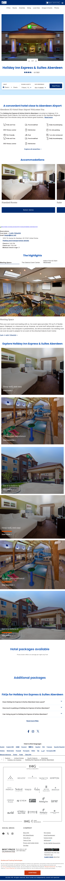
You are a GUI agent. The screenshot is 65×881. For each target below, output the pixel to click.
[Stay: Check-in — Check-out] (10, 87)
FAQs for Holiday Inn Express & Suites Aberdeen (32, 694)
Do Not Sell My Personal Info (52, 843)
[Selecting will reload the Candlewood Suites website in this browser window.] (54, 812)
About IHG (26, 832)
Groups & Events (47, 8)
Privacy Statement (10, 868)
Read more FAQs (32, 721)
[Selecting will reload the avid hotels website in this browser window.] (10, 812)
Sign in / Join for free (54, 2)
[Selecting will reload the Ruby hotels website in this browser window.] (37, 789)
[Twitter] (8, 833)
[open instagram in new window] (32, 731)
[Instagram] (12, 833)
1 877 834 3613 (20, 850)
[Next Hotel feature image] (36, 61)
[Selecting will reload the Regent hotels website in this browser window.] (21, 777)
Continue (33, 872)
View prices (56, 86)
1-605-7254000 (15, 233)
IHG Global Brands (28, 835)
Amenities (22, 8)
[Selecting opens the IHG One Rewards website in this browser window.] (32, 821)
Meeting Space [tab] (5, 262)
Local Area (36, 8)
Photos (56, 8)
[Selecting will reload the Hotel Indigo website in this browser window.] (9, 789)
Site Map (25, 845)
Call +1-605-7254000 (8, 335)
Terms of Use (27, 840)
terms (4, 866)
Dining (29, 8)
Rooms (15, 8)
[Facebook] (3, 833)
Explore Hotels (48, 838)
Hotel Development (49, 835)
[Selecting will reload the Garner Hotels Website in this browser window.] (54, 800)
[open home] (2, 759)
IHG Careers (47, 832)
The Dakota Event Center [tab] (31, 262)
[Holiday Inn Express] (4, 2)
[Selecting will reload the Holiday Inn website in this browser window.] (43, 800)
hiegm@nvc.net (10, 235)
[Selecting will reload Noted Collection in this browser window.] (18, 789)
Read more (49, 117)
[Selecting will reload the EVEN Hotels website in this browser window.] (21, 800)
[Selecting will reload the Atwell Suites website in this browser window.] (21, 812)
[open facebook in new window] (27, 731)
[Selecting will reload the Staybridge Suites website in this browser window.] (32, 812)
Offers (8, 8)
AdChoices (47, 840)
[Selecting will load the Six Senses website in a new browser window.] (10, 777)
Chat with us (26, 838)
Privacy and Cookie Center (31, 843)
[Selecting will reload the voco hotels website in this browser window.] (28, 789)
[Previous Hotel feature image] (29, 61)
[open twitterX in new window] (37, 731)
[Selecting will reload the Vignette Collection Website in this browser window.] (43, 777)
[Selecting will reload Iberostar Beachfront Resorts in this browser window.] (55, 789)
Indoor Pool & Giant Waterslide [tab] (50, 261)
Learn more (48, 857)
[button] (62, 2)
